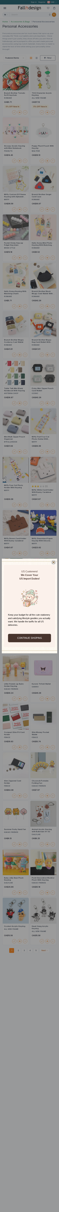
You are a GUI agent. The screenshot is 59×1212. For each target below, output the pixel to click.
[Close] (53, 562)
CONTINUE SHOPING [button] (29, 638)
